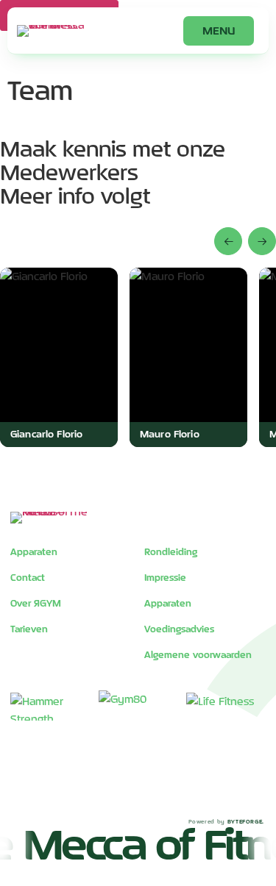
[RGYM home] (54, 31)
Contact (27, 577)
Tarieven (29, 629)
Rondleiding (170, 551)
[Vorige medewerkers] (228, 241)
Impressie (165, 577)
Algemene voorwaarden (198, 654)
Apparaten (33, 551)
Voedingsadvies (179, 629)
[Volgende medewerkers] (262, 241)
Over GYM (35, 603)
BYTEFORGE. (245, 821)
